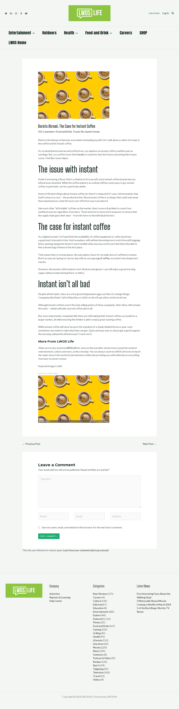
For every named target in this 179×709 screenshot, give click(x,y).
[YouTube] (26, 13)
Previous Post (31, 443)
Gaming (97, 629)
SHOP (143, 33)
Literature (98, 643)
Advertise (54, 593)
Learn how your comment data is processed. (86, 550)
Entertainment (20, 33)
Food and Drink (96, 33)
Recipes (97, 661)
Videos (96, 679)
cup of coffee (103, 258)
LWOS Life (71, 347)
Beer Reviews (100, 593)
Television (98, 672)
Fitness (97, 622)
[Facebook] (21, 13)
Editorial (97, 604)
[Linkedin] (11, 13)
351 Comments (46, 131)
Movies (97, 647)
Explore (97, 615)
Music (96, 651)
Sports (96, 665)
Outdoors (49, 33)
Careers (126, 33)
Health (69, 33)
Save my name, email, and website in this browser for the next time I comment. (82, 527)
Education (98, 608)
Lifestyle (97, 640)
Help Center (55, 600)
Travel (76, 131)
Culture (97, 600)
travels (80, 154)
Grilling (97, 633)
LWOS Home (17, 42)
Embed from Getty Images (48, 373)
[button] (154, 13)
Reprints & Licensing (59, 597)
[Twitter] (6, 13)
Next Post (149, 443)
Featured (98, 618)
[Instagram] (16, 13)
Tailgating (98, 668)
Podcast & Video (102, 658)
